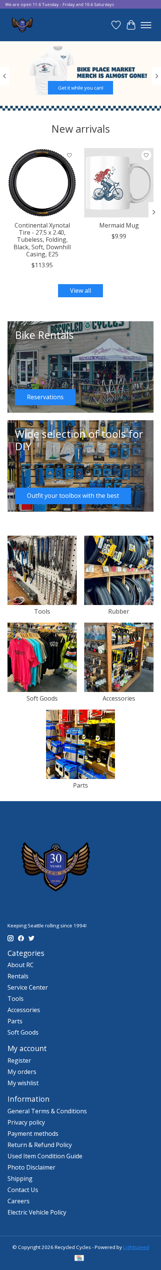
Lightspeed (136, 1247)
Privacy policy (26, 1122)
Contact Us (22, 1190)
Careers (18, 1201)
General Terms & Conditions (47, 1111)
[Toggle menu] (146, 25)
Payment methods (32, 1133)
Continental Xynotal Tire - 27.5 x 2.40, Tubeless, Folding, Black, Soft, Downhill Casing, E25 (42, 239)
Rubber (118, 611)
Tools (42, 611)
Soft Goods (42, 698)
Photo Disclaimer (31, 1167)
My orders (21, 1072)
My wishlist (23, 1083)
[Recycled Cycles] (21, 25)
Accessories (119, 698)
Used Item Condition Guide (44, 1156)
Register (19, 1060)
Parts (80, 785)
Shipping (20, 1178)
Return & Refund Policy (39, 1145)
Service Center (27, 987)
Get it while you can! (80, 87)
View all (80, 290)
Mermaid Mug (119, 225)
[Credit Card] (79, 1259)
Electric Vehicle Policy (36, 1212)
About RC (20, 965)
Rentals (17, 976)
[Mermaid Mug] (119, 182)
